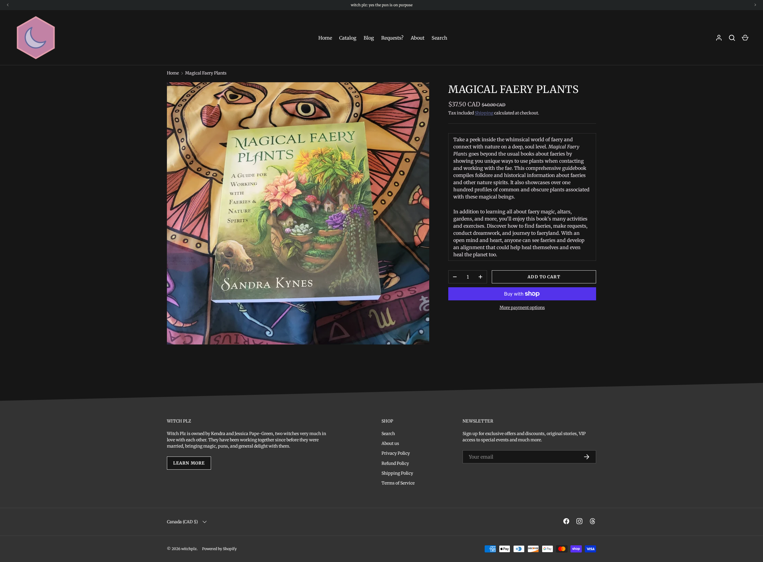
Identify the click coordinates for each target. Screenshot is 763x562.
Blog (369, 38)
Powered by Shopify (219, 549)
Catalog (347, 38)
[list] (298, 213)
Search (439, 38)
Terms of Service (398, 483)
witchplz (189, 549)
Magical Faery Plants (206, 73)
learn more (189, 463)
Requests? (392, 38)
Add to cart (544, 277)
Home (325, 38)
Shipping (484, 113)
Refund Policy (395, 463)
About (417, 38)
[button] (745, 37)
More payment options (522, 307)
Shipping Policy (397, 473)
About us (390, 443)
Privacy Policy (396, 453)
